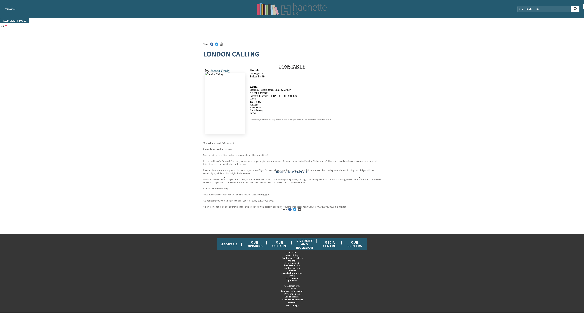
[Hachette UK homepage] (292, 9)
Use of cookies (292, 296)
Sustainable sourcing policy (292, 274)
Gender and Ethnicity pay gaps (292, 259)
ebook (253, 98)
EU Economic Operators (292, 279)
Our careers (355, 244)
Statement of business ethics (292, 264)
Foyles (253, 113)
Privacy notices (292, 293)
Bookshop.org (257, 110)
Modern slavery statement (292, 269)
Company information (292, 291)
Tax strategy (292, 305)
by (207, 71)
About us (229, 244)
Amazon (254, 104)
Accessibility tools (14, 20)
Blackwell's (255, 107)
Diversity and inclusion (304, 244)
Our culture (279, 244)
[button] (224, 178)
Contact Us (292, 252)
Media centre (329, 244)
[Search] (575, 9)
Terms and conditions (292, 299)
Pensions (292, 302)
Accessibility (292, 255)
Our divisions (254, 244)
